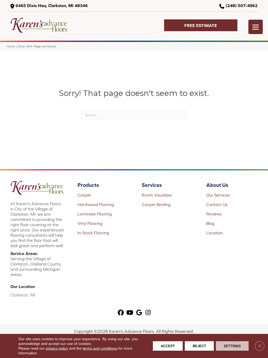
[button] (200, 25)
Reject (199, 346)
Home (11, 46)
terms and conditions (100, 348)
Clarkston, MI (22, 294)
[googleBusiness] (139, 313)
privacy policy (57, 348)
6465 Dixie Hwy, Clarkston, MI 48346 (51, 5)
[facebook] (121, 313)
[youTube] (130, 313)
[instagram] (148, 313)
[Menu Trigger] (255, 27)
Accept (168, 346)
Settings (232, 346)
